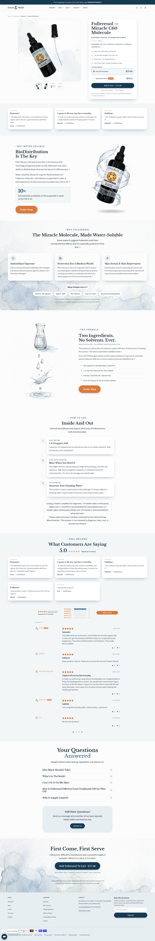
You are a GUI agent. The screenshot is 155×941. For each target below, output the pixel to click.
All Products (15, 16)
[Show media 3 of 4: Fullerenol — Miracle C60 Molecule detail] (53, 86)
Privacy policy (48, 935)
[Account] (141, 8)
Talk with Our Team (84, 911)
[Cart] (145, 8)
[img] (67, 628)
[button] (67, 609)
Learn (67, 8)
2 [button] (76, 732)
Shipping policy (72, 935)
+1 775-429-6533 (84, 907)
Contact (45, 902)
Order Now (26, 209)
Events (85, 8)
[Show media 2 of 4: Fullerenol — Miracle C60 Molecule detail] (46, 86)
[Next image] (77, 50)
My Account (47, 905)
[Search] (137, 8)
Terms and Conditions (60, 935)
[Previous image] (21, 50)
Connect (76, 8)
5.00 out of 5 (52, 611)
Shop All (51, 8)
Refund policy (38, 935)
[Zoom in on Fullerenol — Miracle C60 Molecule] (49, 50)
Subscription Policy (49, 917)
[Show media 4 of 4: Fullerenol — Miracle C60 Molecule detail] (60, 86)
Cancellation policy (84, 935)
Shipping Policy (48, 909)
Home (9, 16)
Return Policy (47, 913)
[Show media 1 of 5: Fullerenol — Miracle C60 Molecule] (38, 86)
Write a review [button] (107, 613)
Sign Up (131, 915)
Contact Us (77, 826)
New (60, 8)
